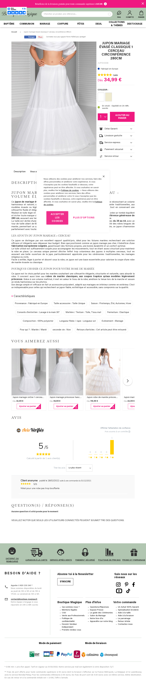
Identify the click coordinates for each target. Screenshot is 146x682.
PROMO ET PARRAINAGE (133, 560)
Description (20, 172)
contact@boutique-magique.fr (24, 599)
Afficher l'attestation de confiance (115, 428)
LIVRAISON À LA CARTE (36, 560)
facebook (134, 584)
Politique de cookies (70, 191)
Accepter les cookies (57, 217)
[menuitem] (9, 24)
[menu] (73, 24)
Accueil (14, 32)
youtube (119, 591)
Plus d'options (84, 218)
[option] (101, 97)
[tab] (116, 128)
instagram (118, 584)
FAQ (119, 17)
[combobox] (77, 14)
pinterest (126, 584)
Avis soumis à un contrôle (116, 431)
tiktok (128, 591)
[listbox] (116, 98)
